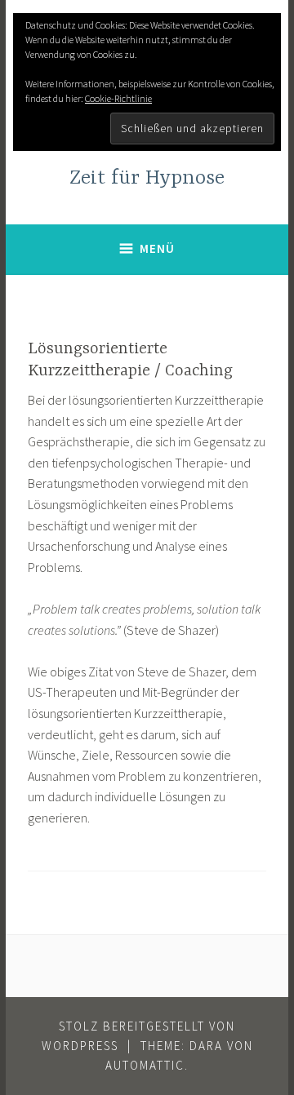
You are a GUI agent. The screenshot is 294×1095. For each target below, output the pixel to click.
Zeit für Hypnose (147, 178)
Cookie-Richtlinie (118, 98)
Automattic (145, 1065)
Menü (157, 248)
